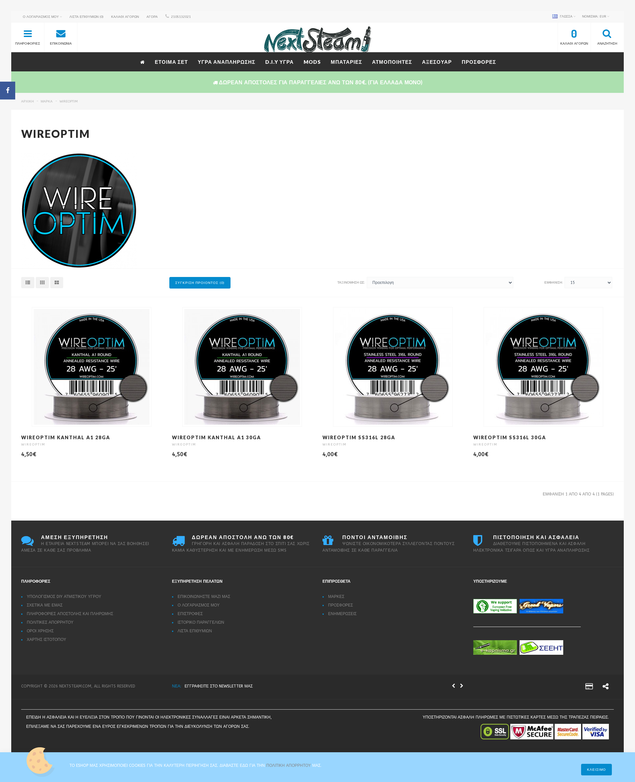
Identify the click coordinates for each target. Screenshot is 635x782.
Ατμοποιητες (392, 62)
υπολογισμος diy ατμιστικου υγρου (64, 596)
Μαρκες (336, 596)
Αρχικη (27, 101)
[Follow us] (606, 687)
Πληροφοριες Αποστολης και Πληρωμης (70, 613)
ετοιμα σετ (171, 62)
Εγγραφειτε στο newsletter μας (219, 686)
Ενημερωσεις (342, 613)
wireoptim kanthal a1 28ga (65, 437)
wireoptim (69, 101)
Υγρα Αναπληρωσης (226, 62)
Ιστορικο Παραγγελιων (201, 622)
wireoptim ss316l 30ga (509, 437)
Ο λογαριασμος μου (199, 605)
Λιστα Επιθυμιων (195, 631)
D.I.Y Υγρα (279, 62)
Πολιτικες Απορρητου (50, 622)
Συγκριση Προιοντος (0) (200, 283)
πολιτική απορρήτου (289, 765)
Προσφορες (479, 62)
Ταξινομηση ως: (351, 283)
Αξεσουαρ (437, 62)
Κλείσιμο (596, 770)
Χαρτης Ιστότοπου (46, 639)
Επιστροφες (190, 613)
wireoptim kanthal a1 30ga (216, 437)
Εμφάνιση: (553, 283)
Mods (312, 62)
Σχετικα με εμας (45, 605)
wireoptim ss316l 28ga (358, 437)
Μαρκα (47, 101)
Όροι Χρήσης (40, 631)
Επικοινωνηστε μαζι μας (204, 596)
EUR (594, 17)
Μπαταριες (346, 62)
